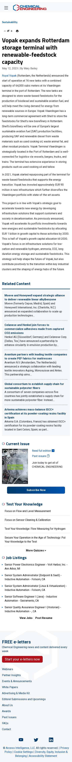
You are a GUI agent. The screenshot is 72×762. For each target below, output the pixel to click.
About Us (7, 705)
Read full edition (42, 450)
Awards (6, 711)
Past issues (39, 456)
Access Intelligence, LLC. (20, 747)
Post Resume (43, 618)
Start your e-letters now (22, 659)
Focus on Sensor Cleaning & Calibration (28, 520)
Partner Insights (11, 675)
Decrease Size (4, 31)
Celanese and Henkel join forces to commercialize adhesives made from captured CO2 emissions (34, 329)
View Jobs (26, 618)
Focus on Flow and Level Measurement (28, 511)
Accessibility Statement (43, 755)
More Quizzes (35, 550)
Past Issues (9, 717)
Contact (6, 729)
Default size (8, 31)
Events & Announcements (17, 681)
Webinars (7, 669)
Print (17, 31)
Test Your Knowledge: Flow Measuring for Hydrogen (35, 528)
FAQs (5, 723)
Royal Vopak (9, 75)
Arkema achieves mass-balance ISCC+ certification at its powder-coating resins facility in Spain (35, 413)
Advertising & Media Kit (16, 693)
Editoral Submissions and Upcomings (24, 699)
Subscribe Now (36, 490)
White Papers (10, 687)
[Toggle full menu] (6, 8)
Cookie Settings (23, 751)
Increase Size (11, 31)
